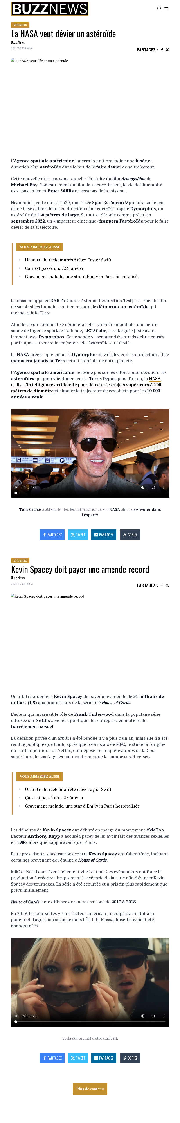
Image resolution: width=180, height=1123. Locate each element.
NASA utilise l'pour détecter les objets (86, 384)
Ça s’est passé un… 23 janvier (54, 268)
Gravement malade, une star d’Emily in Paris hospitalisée (82, 276)
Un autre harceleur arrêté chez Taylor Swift (68, 260)
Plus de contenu (90, 1088)
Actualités (20, 25)
